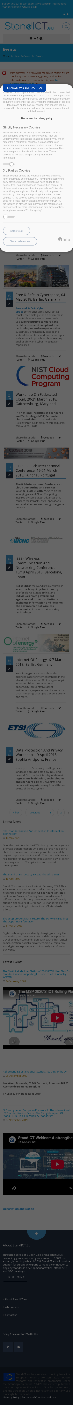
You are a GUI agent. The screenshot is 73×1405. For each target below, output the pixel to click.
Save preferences (20, 241)
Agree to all (16, 230)
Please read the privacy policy (36, 118)
